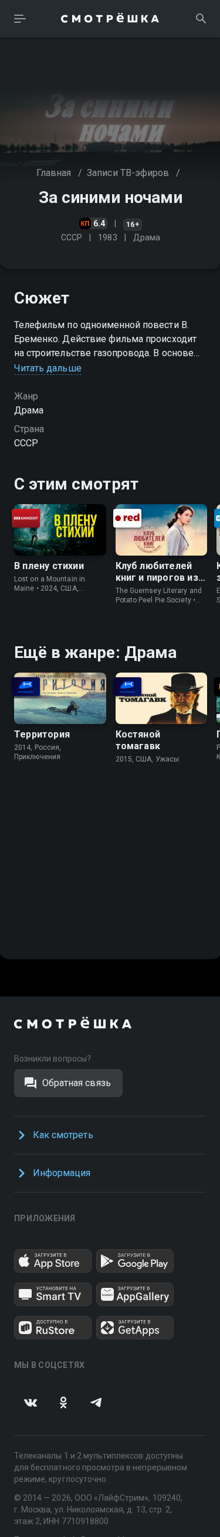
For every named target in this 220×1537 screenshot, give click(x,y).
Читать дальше (48, 368)
